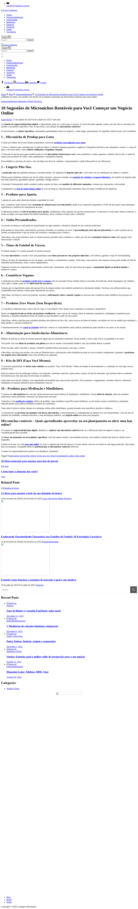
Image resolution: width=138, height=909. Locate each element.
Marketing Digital (26, 101)
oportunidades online (65, 456)
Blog (8, 897)
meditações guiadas (24, 401)
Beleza (9, 621)
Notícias (9, 606)
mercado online (32, 444)
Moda (60, 498)
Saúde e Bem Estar (14, 636)
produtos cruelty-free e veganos (37, 281)
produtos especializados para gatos (70, 142)
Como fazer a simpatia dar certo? (19, 471)
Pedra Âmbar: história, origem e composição (31, 641)
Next (3, 477)
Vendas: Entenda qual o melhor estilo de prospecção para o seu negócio (45, 656)
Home (9, 15)
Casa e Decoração (50, 498)
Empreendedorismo (14, 17)
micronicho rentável (28, 456)
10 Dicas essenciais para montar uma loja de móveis (29, 461)
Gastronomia (11, 20)
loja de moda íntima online (29, 189)
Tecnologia (11, 32)
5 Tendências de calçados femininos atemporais (32, 626)
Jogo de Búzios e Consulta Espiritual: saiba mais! (33, 610)
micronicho (14, 456)
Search (133, 589)
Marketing (10, 22)
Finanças (10, 24)
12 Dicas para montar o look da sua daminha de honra (31, 493)
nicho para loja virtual (46, 456)
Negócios (10, 27)
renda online (80, 456)
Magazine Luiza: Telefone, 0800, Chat (27, 671)
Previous (4, 466)
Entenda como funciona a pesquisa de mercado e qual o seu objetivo (38, 579)
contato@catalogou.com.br (17, 6)
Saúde (9, 29)
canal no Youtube (31, 327)
